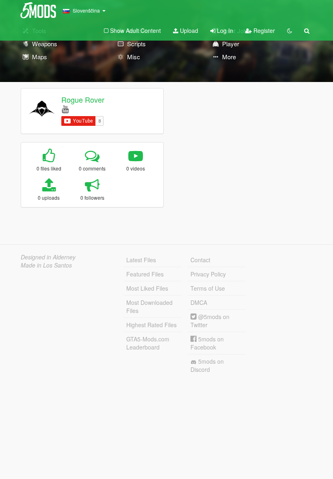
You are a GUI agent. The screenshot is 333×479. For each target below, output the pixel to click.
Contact (200, 260)
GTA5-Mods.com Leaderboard (147, 343)
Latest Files (141, 260)
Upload (188, 30)
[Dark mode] (289, 30)
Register (263, 30)
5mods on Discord (207, 365)
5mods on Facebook (207, 343)
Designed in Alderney (48, 257)
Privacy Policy (208, 274)
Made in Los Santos (46, 265)
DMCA (198, 302)
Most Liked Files (147, 288)
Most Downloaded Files (149, 306)
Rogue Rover (82, 99)
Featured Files (145, 274)
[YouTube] (65, 108)
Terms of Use (207, 288)
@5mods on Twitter (209, 321)
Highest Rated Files (151, 325)
